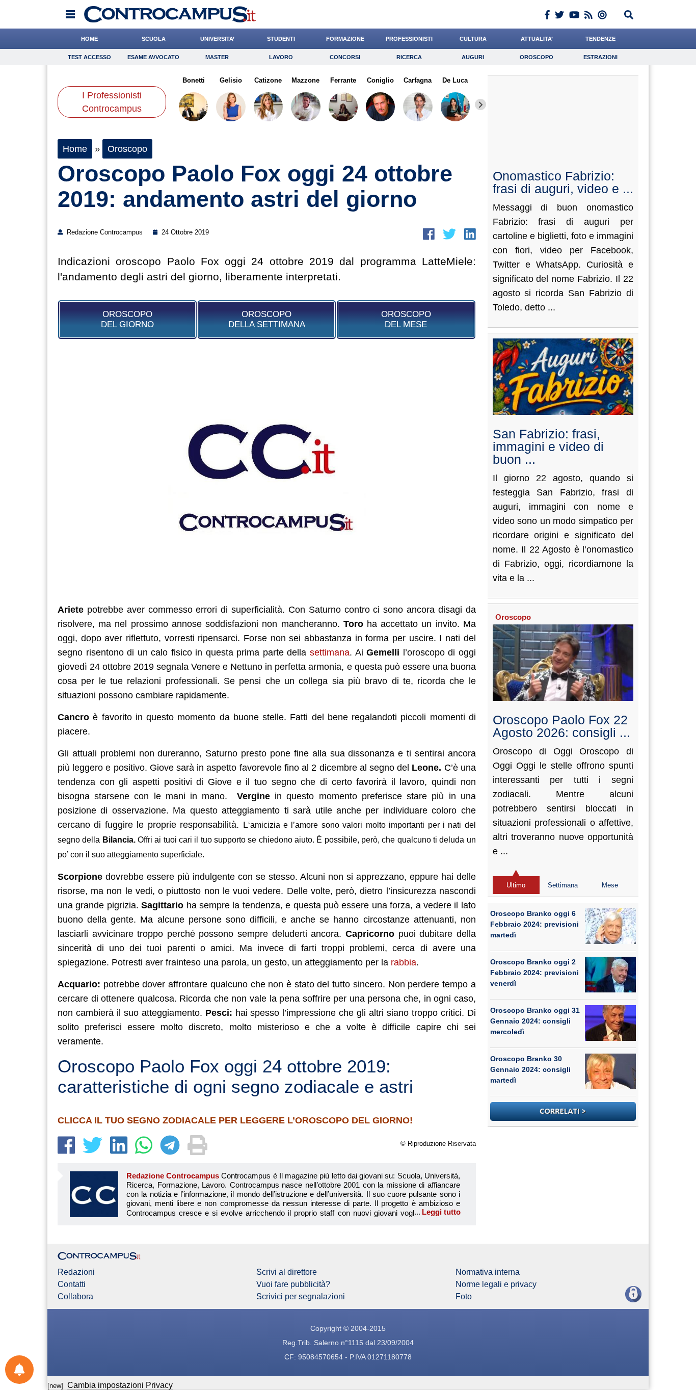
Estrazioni (600, 57)
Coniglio (380, 80)
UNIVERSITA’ (217, 39)
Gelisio (231, 80)
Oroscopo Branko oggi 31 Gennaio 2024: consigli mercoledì (535, 1021)
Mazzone (305, 80)
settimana (330, 652)
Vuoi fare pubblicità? (293, 1284)
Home (75, 149)
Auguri (473, 57)
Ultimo (515, 885)
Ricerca (409, 57)
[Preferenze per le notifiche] (19, 1369)
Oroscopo (536, 57)
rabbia (402, 962)
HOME (89, 39)
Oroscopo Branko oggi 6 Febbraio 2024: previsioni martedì (534, 924)
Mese (610, 885)
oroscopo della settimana (266, 319)
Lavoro (281, 57)
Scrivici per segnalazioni (300, 1297)
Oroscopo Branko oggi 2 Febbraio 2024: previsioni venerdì (534, 972)
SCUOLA (154, 39)
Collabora (75, 1297)
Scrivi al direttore (286, 1272)
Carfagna (418, 80)
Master (217, 57)
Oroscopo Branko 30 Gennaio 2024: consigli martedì (530, 1069)
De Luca (455, 80)
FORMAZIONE (345, 39)
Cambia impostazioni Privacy (120, 1385)
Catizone (268, 80)
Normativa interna (488, 1272)
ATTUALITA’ (537, 39)
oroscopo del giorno (127, 319)
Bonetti (193, 80)
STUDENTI (281, 39)
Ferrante (343, 80)
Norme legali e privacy (496, 1284)
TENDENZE (600, 39)
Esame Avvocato (153, 57)
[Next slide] (480, 104)
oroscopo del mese (406, 319)
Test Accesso (89, 57)
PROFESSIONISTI (409, 39)
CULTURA (473, 39)
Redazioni (76, 1272)
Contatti (72, 1284)
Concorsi (345, 57)
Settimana (563, 885)
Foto (464, 1297)
